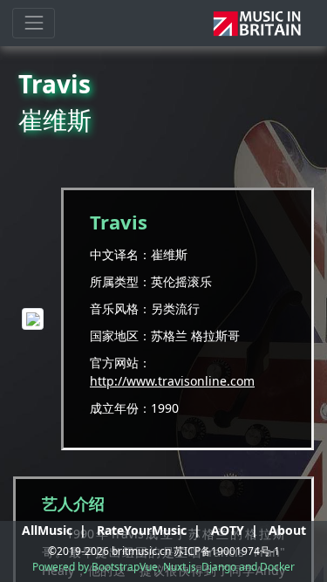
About (287, 530)
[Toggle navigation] (33, 23)
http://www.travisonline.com (172, 381)
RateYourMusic (142, 530)
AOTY (227, 530)
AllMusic (47, 530)
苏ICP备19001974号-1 (227, 551)
